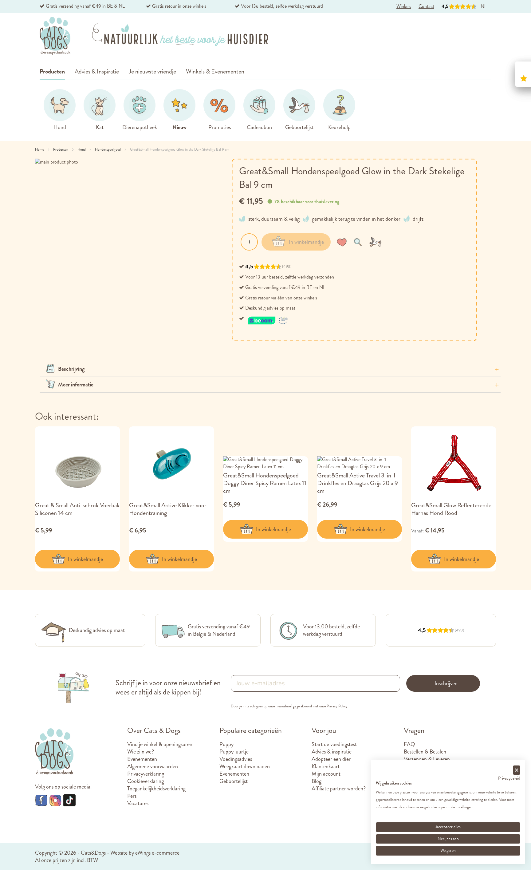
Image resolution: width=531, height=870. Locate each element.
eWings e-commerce (157, 853)
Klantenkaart (326, 766)
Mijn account (326, 774)
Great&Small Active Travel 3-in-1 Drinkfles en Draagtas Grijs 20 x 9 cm (357, 483)
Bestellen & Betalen (425, 752)
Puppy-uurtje (234, 752)
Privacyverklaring (145, 774)
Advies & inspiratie (332, 752)
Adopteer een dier (331, 759)
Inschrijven (446, 683)
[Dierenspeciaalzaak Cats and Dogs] (55, 36)
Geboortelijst (233, 781)
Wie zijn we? (140, 752)
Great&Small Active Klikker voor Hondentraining (167, 509)
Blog (316, 781)
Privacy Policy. (337, 706)
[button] (343, 242)
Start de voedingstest (334, 744)
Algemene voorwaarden (152, 766)
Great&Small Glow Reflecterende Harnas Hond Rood (451, 509)
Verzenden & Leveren (427, 759)
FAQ (409, 744)
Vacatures (137, 803)
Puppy (226, 744)
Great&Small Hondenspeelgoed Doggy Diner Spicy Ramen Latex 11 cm (264, 483)
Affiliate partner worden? (339, 789)
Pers (131, 796)
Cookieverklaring (145, 781)
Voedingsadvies (235, 759)
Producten (61, 149)
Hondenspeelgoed (108, 149)
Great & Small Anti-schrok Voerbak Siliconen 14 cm (77, 509)
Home (40, 149)
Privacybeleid (509, 778)
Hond (82, 149)
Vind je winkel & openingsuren (159, 744)
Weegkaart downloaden (244, 766)
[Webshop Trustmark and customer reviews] (268, 318)
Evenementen (142, 759)
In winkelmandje (85, 559)
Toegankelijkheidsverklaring (156, 789)
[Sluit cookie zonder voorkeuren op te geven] (516, 770)
